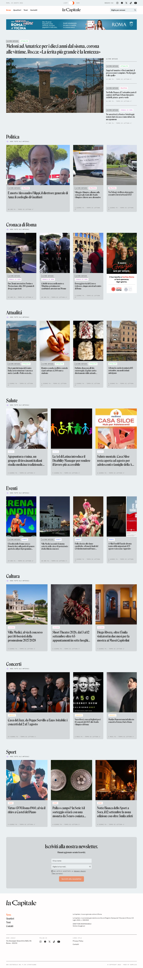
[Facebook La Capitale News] (122, 3)
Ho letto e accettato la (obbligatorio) (68, 872)
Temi (26, 10)
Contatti (33, 10)
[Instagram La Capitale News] (117, 3)
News (8, 10)
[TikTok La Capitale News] (131, 3)
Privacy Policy (80, 871)
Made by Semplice (130, 964)
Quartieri (17, 10)
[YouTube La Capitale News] (135, 3)
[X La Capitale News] (126, 3)
